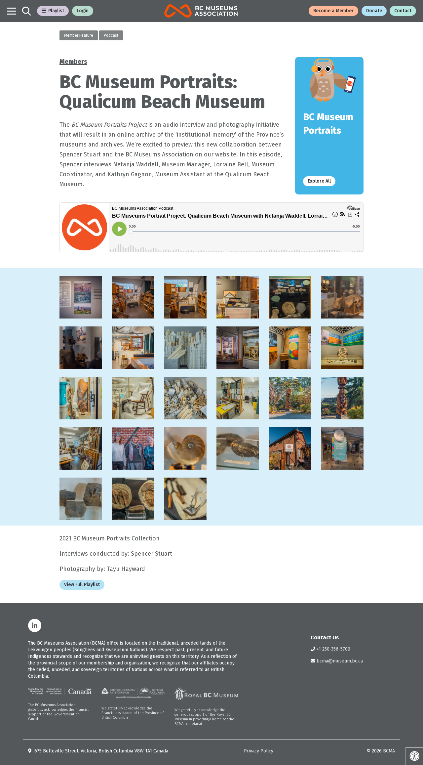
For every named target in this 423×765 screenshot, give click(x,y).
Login (83, 11)
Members (73, 61)
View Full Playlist (82, 584)
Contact (402, 11)
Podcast (111, 35)
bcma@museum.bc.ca (340, 661)
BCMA (389, 751)
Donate (374, 11)
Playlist (56, 11)
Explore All (319, 181)
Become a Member (333, 11)
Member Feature (78, 35)
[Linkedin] (34, 625)
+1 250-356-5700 (333, 649)
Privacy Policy (258, 751)
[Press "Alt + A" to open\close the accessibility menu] (414, 756)
